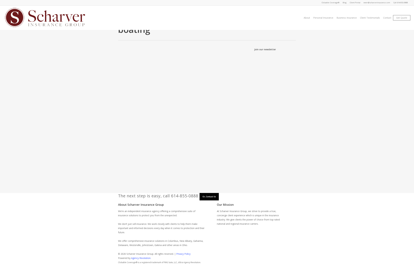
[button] (207, 270)
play (145, 77)
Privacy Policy (183, 253)
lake (172, 142)
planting (137, 77)
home (180, 72)
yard (170, 81)
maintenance (217, 72)
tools (226, 77)
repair (177, 77)
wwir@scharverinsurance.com (377, 2)
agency (170, 68)
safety (191, 77)
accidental (182, 138)
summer (212, 77)
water (229, 146)
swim (210, 146)
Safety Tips (201, 77)
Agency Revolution (141, 258)
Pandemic (211, 142)
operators (200, 142)
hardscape (158, 72)
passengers (224, 142)
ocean (190, 142)
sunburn (202, 146)
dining (226, 68)
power (151, 77)
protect (169, 77)
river (174, 146)
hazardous (170, 72)
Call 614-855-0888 (400, 2)
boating (187, 68)
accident (171, 138)
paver (238, 72)
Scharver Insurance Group (150, 68)
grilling (148, 72)
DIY (232, 68)
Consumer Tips (214, 68)
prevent (160, 77)
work (164, 81)
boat (207, 138)
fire (237, 68)
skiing (194, 146)
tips (220, 77)
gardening (138, 72)
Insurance (204, 72)
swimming (219, 146)
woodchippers (153, 81)
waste (233, 77)
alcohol (199, 138)
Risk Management (161, 146)
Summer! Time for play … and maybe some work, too (179, 63)
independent (191, 72)
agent (178, 68)
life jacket (181, 142)
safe (184, 77)
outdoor (229, 72)
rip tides (146, 146)
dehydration (234, 138)
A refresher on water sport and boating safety (173, 132)
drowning (138, 142)
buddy (223, 138)
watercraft (138, 81)
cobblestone (198, 68)
